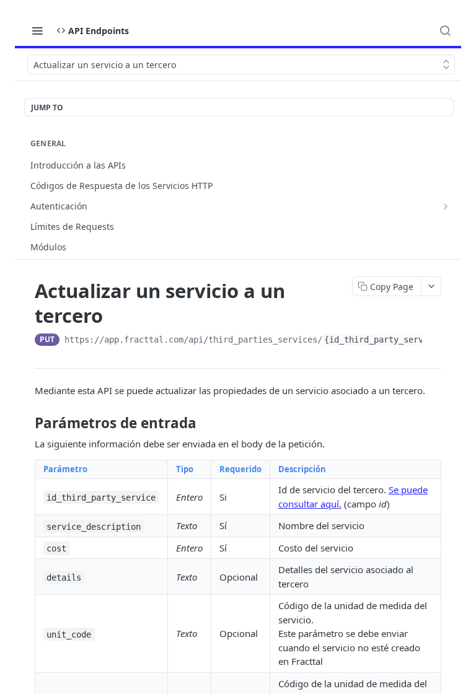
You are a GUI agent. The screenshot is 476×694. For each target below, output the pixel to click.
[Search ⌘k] (445, 30)
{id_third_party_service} (383, 340)
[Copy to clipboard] (434, 340)
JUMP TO (47, 107)
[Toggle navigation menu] (37, 30)
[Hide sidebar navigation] (458, 170)
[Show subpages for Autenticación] (446, 206)
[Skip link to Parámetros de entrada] (26, 423)
